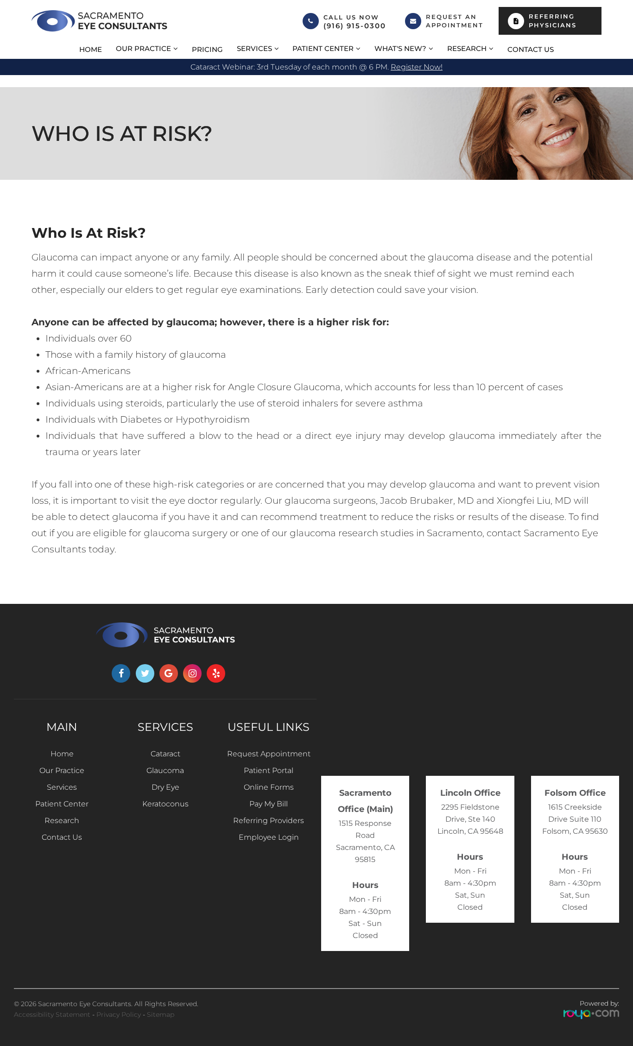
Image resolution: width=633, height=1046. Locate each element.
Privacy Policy (118, 1014)
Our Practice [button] (143, 48)
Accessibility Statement (52, 1014)
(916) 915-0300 (354, 26)
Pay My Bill (268, 803)
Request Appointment (268, 753)
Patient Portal (268, 770)
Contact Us (530, 49)
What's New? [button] (400, 48)
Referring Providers (268, 820)
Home (90, 49)
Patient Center (62, 803)
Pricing (207, 49)
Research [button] (467, 48)
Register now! (417, 67)
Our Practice (61, 770)
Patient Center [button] (323, 48)
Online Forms (269, 787)
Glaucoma (165, 770)
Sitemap (160, 1014)
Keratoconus (165, 803)
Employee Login (269, 837)
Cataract (165, 753)
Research (61, 820)
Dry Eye (165, 787)
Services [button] (254, 48)
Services (62, 787)
